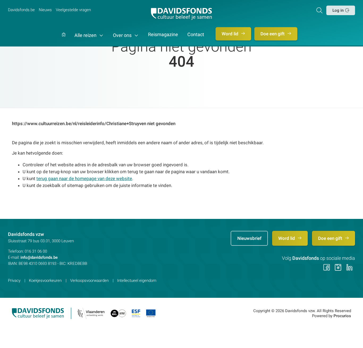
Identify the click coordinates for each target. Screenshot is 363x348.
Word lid (230, 33)
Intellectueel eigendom (136, 280)
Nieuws (45, 9)
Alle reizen (86, 35)
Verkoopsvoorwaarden (89, 280)
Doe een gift (273, 33)
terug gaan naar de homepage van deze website (84, 178)
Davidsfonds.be (21, 9)
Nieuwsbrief (249, 238)
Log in (338, 10)
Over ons (123, 35)
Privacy (14, 280)
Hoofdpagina (64, 39)
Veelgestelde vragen (73, 9)
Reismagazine (163, 34)
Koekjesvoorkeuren (45, 280)
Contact (195, 34)
